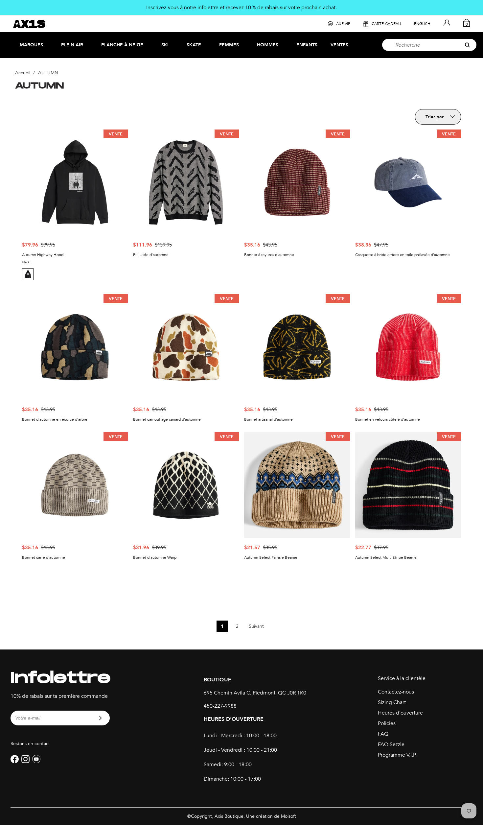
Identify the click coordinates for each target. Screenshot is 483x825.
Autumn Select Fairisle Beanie (270, 557)
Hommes (267, 45)
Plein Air (72, 45)
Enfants (306, 45)
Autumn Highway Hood (42, 254)
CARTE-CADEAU (386, 23)
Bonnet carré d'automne (43, 557)
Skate (194, 45)
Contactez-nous (396, 691)
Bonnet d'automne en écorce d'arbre (54, 419)
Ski (165, 45)
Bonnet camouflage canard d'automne (167, 419)
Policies (387, 723)
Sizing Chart (392, 702)
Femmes (229, 45)
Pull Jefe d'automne (151, 254)
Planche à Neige (122, 45)
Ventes (339, 45)
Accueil (22, 73)
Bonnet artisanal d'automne (268, 419)
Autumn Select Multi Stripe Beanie (386, 557)
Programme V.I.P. (397, 755)
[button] (28, 274)
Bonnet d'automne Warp (154, 557)
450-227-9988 (220, 706)
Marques (31, 45)
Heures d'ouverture (400, 713)
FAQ (383, 734)
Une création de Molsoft (271, 816)
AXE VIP (343, 23)
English (422, 23)
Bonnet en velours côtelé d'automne (387, 419)
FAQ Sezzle (391, 744)
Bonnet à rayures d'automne (269, 254)
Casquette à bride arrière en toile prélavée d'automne (402, 254)
